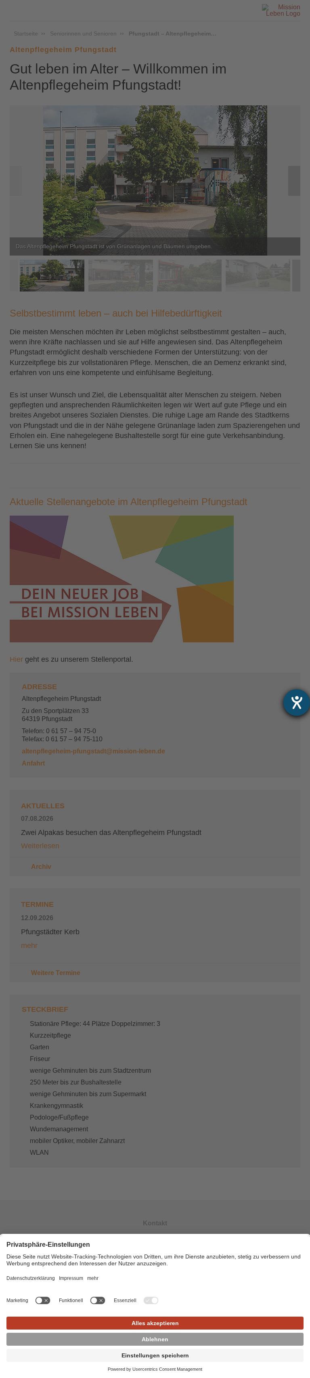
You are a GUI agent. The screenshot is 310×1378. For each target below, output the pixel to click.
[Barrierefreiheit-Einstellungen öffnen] (296, 702)
